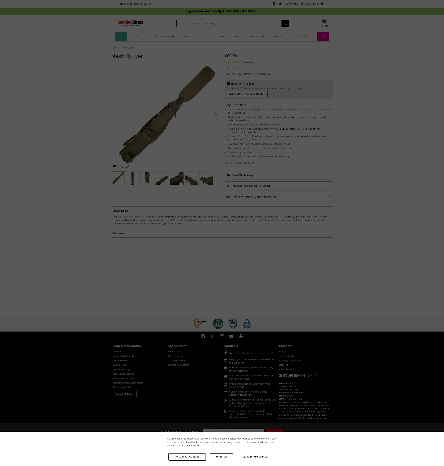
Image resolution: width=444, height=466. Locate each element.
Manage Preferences (255, 456)
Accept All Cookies (187, 456)
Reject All (221, 456)
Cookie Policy (192, 445)
